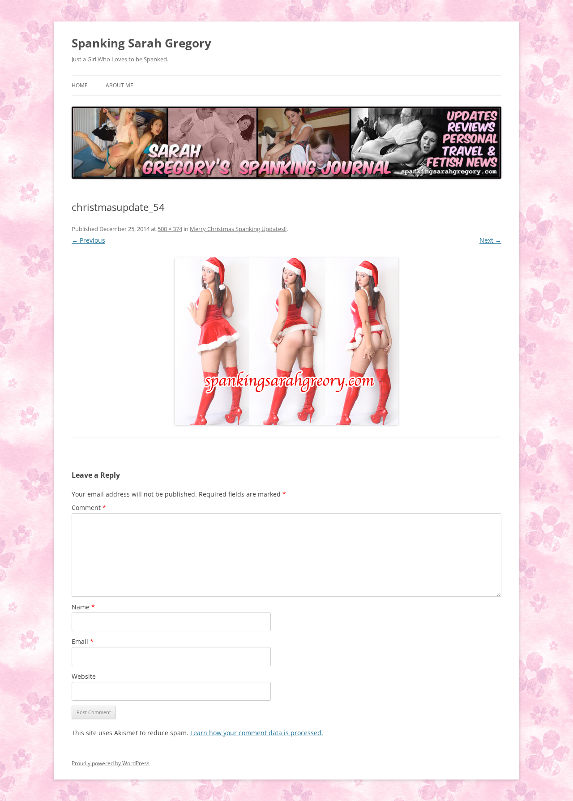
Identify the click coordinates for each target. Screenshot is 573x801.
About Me (119, 85)
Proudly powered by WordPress (111, 763)
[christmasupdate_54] (286, 341)
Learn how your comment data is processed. (256, 732)
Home (80, 85)
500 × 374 (170, 229)
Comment (89, 507)
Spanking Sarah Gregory (141, 43)
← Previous (88, 240)
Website (84, 676)
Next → (490, 240)
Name (83, 607)
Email (83, 641)
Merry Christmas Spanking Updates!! (238, 229)
